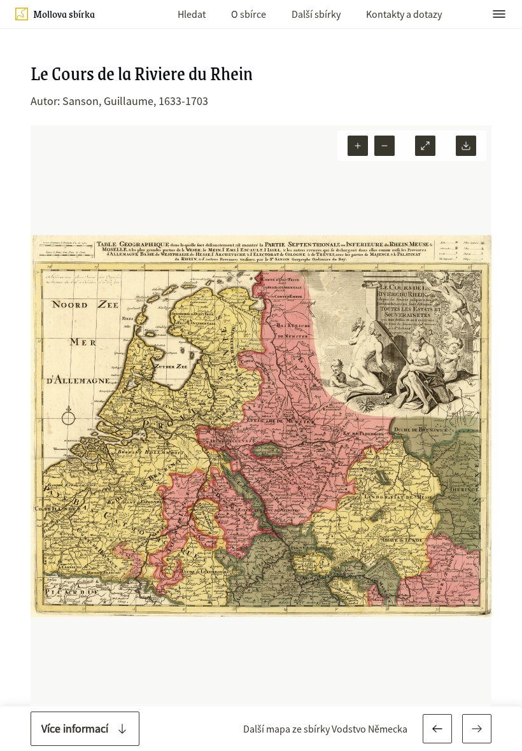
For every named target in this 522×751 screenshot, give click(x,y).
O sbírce (248, 14)
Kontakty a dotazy (404, 14)
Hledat (192, 14)
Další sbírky (316, 14)
